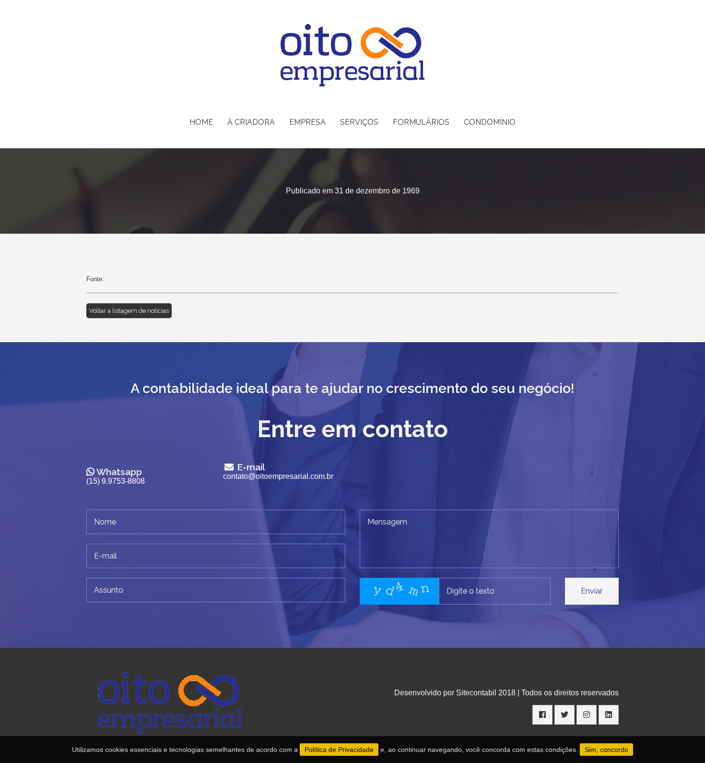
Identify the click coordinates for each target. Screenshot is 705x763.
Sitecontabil (476, 693)
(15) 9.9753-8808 (115, 481)
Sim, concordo (606, 749)
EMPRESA (307, 122)
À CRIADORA (251, 122)
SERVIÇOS (359, 122)
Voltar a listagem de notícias (129, 310)
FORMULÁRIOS (421, 122)
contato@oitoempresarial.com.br (278, 476)
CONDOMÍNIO (490, 122)
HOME (201, 122)
